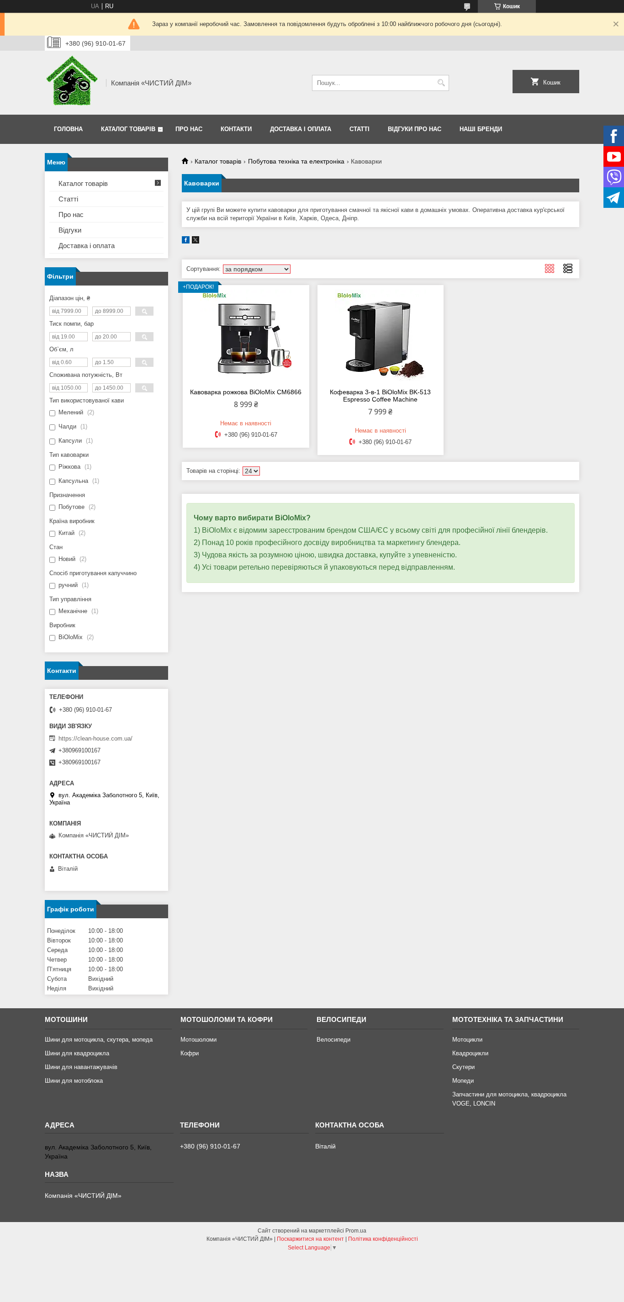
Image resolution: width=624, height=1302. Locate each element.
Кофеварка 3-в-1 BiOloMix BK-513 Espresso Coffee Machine (380, 395)
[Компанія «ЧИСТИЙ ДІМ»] (72, 82)
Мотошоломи (198, 1039)
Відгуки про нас (414, 129)
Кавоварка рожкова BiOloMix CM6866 (245, 392)
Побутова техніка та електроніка (296, 161)
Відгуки (69, 230)
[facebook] (186, 241)
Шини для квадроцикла (77, 1053)
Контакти (236, 129)
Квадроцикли (470, 1053)
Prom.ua (355, 1231)
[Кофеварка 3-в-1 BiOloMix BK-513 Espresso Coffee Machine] (380, 335)
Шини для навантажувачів (81, 1067)
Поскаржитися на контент (310, 1239)
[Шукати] (441, 83)
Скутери (463, 1067)
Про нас (188, 129)
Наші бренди (481, 129)
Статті (359, 129)
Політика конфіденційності (383, 1239)
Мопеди (463, 1080)
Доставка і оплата (300, 129)
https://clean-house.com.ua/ (95, 738)
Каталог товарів (128, 129)
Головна (68, 129)
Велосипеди (333, 1039)
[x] (195, 241)
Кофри (189, 1053)
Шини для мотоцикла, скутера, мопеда (99, 1039)
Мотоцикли (467, 1039)
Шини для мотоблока (74, 1080)
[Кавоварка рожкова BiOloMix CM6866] (246, 335)
